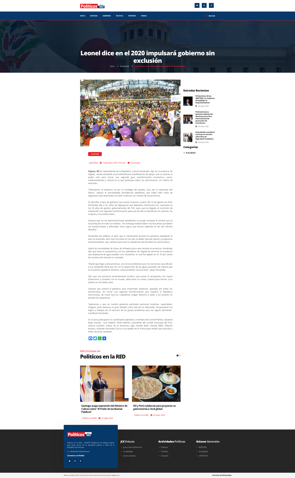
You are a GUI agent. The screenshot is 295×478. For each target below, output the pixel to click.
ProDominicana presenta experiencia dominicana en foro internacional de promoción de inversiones (204, 117)
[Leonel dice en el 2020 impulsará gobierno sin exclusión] (130, 113)
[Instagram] (204, 5)
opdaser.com (115, 475)
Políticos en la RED (89, 418)
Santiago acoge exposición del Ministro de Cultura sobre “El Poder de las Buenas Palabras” (104, 408)
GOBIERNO (107, 16)
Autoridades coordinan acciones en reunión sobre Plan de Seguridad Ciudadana (205, 135)
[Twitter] (197, 5)
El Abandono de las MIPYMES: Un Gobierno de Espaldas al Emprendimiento (205, 99)
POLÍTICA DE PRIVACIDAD (221, 475)
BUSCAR (211, 16)
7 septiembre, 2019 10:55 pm (114, 163)
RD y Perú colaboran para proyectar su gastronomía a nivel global (154, 407)
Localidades (128, 451)
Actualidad (124, 66)
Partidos (164, 451)
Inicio (112, 66)
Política (119, 16)
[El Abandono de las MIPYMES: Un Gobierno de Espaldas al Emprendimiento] (188, 101)
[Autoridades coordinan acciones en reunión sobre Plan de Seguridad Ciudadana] (188, 137)
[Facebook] (211, 5)
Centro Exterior (129, 455)
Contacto (165, 455)
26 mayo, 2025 (203, 106)
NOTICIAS (93, 16)
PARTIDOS (132, 16)
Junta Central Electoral (132, 447)
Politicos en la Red (69, 475)
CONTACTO (203, 455)
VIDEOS (143, 16)
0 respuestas (135, 163)
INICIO (82, 16)
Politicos (164, 447)
